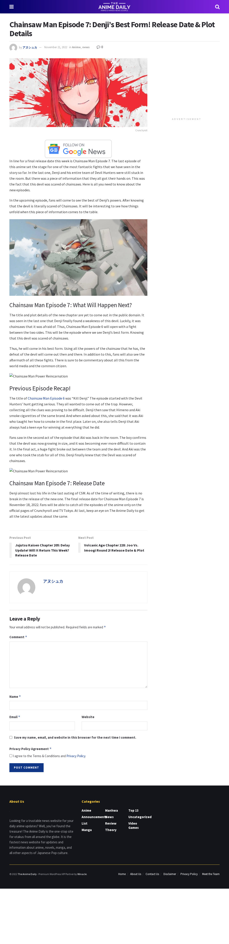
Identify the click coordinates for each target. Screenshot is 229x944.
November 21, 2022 (55, 47)
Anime (76, 47)
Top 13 (133, 810)
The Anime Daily (27, 874)
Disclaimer (169, 874)
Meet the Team (211, 874)
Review (111, 823)
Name (15, 696)
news (86, 47)
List (84, 823)
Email (14, 717)
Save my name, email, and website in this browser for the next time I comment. (75, 737)
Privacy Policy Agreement (30, 749)
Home (122, 874)
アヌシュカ (30, 47)
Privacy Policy (75, 756)
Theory (111, 830)
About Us (135, 874)
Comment (18, 637)
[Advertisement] (187, 86)
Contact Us (152, 874)
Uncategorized (140, 817)
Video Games (133, 825)
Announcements (94, 817)
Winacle (82, 874)
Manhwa (111, 810)
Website (88, 717)
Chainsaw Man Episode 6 (46, 398)
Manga (87, 830)
